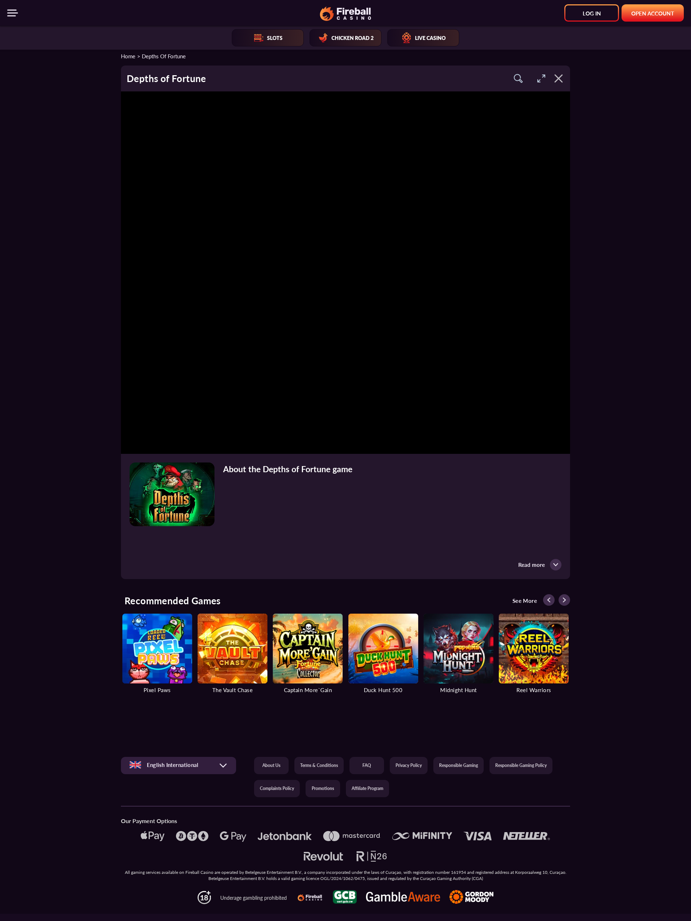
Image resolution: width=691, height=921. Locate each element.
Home (128, 56)
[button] (518, 78)
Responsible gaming (458, 765)
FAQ (366, 765)
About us (271, 765)
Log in (592, 13)
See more (524, 600)
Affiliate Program (367, 788)
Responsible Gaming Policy (521, 765)
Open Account (652, 13)
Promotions (323, 788)
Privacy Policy (409, 765)
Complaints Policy (277, 788)
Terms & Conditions (319, 765)
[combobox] (178, 765)
